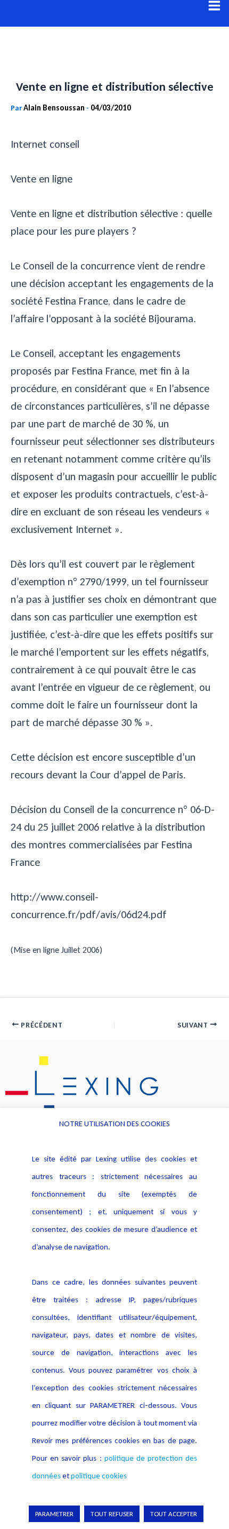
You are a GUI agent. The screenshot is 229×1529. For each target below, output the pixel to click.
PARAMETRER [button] (54, 1514)
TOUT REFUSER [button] (112, 1514)
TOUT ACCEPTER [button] (173, 1514)
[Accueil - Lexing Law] (114, 1086)
